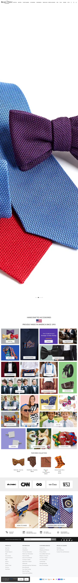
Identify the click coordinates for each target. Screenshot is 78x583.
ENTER (48, 298)
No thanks (49, 306)
